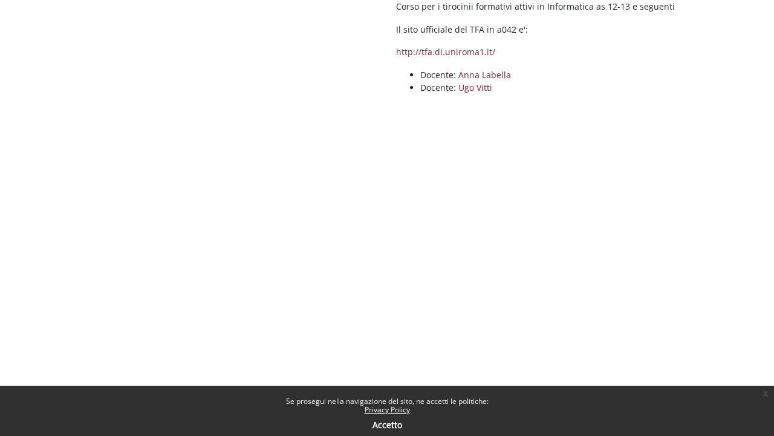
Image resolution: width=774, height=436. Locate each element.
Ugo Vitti (475, 87)
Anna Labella (484, 75)
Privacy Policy (387, 410)
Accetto (387, 425)
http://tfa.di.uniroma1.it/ (445, 52)
